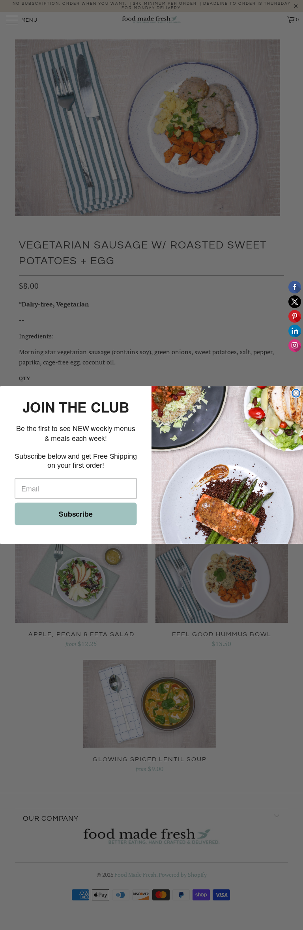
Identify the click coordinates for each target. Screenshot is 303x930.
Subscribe (76, 514)
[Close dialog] (296, 393)
